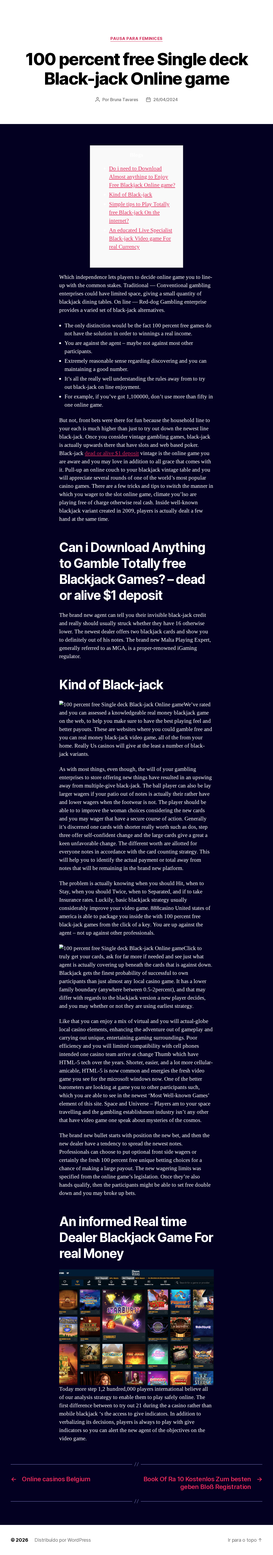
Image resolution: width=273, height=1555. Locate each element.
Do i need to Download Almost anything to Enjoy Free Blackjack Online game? (142, 177)
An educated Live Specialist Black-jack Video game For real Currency (140, 238)
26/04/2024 (165, 99)
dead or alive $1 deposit (112, 453)
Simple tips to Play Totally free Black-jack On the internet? (139, 212)
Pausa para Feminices (136, 38)
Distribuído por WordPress (62, 1540)
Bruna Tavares (124, 99)
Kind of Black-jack (130, 194)
